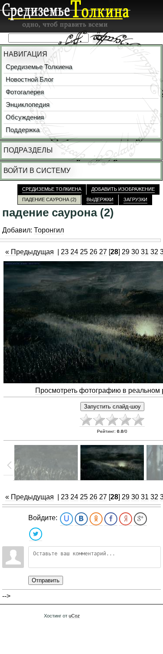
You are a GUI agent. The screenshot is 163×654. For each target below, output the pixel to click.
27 (103, 252)
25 (84, 252)
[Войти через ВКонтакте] (81, 519)
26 (93, 252)
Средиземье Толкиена (39, 66)
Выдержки (99, 199)
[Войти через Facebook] (110, 519)
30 (135, 252)
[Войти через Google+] (140, 519)
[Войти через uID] (66, 519)
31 (145, 252)
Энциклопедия (28, 104)
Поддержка (23, 129)
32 (154, 252)
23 (65, 252)
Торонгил (49, 230)
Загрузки (135, 199)
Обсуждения (25, 117)
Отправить (46, 580)
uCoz (74, 615)
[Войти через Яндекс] (125, 519)
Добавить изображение (123, 189)
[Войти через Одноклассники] (96, 519)
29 (126, 252)
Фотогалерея (25, 92)
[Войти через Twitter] (35, 534)
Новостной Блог (29, 79)
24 (74, 252)
